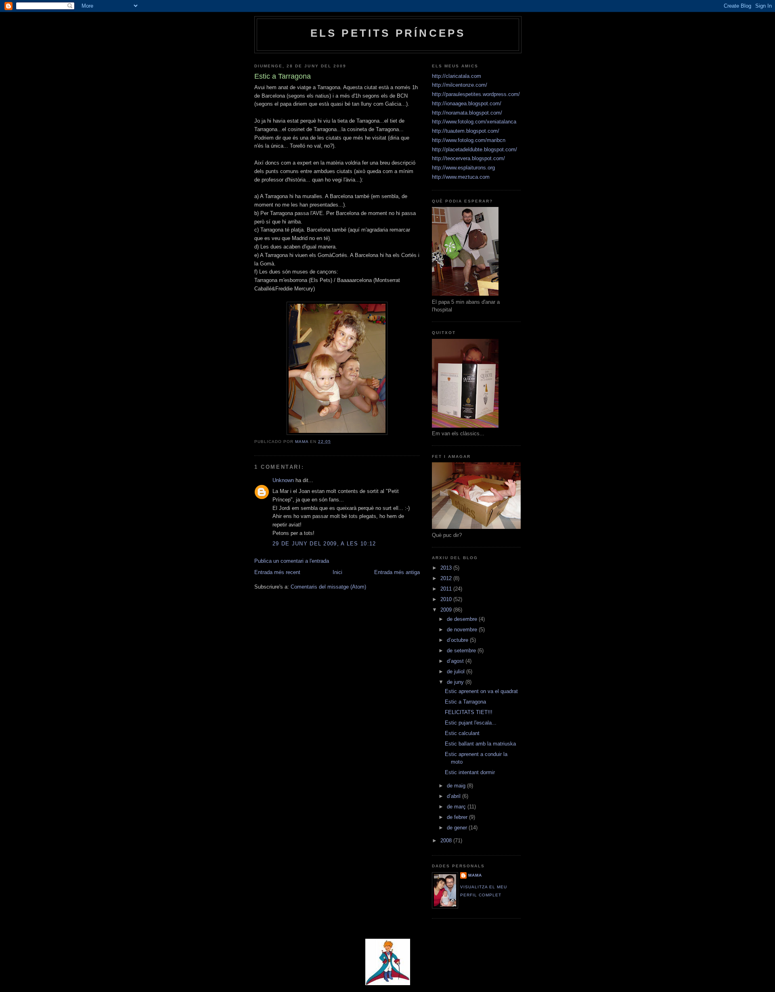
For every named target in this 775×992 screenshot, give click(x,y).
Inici (337, 572)
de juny (456, 682)
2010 (446, 599)
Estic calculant (462, 733)
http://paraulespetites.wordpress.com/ (476, 94)
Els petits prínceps (388, 33)
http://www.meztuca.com (461, 177)
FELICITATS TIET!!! (468, 712)
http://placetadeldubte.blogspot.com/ (474, 149)
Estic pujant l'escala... (470, 723)
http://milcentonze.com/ (459, 85)
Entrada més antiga (397, 572)
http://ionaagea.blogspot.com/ (466, 103)
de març (457, 807)
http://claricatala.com (456, 76)
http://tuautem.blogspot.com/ (465, 131)
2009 (446, 610)
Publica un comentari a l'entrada (291, 561)
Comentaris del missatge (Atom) (328, 587)
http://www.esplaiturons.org (463, 168)
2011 (446, 589)
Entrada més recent (277, 572)
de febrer (458, 817)
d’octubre (458, 640)
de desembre (463, 619)
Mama (475, 875)
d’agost (456, 661)
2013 (446, 568)
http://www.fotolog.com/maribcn (468, 140)
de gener (458, 828)
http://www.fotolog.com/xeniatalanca (474, 122)
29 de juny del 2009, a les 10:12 (324, 544)
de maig (457, 786)
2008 (446, 840)
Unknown (283, 480)
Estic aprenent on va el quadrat (481, 691)
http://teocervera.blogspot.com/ (468, 158)
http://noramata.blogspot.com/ (467, 113)
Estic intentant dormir (470, 772)
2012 (446, 578)
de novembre (463, 630)
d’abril (454, 796)
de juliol (456, 671)
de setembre (462, 650)
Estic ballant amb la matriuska (480, 744)
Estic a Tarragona (465, 702)
